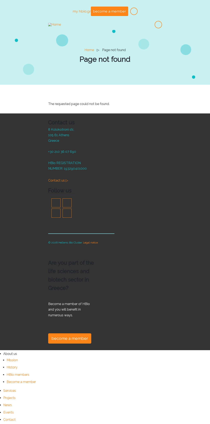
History (12, 367)
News (7, 405)
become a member (109, 11)
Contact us (58, 180)
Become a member (21, 382)
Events (8, 412)
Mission (12, 360)
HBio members (18, 375)
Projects (9, 398)
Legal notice (90, 242)
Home (89, 50)
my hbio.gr (82, 11)
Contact (9, 420)
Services (9, 391)
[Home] (54, 24)
